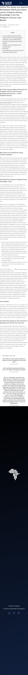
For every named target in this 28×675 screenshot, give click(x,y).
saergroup (4, 24)
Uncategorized (5, 26)
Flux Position (6, 48)
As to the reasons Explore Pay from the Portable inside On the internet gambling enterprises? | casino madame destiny (12, 37)
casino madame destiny (5, 102)
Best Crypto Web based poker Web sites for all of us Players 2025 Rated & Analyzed (14, 369)
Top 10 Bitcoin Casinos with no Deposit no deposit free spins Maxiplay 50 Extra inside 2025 (14, 360)
